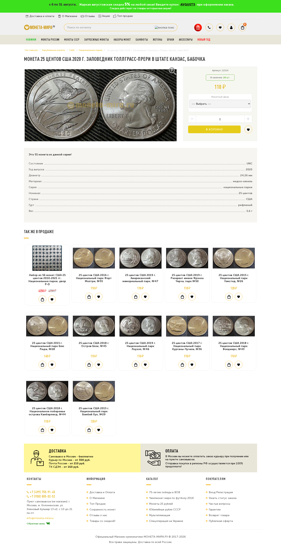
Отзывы (90, 16)
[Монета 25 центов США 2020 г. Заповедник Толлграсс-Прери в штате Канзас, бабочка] (100, 105)
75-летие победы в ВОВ (164, 492)
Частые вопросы (219, 503)
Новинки (31, 39)
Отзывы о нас (98, 515)
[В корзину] (42, 299)
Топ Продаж (97, 503)
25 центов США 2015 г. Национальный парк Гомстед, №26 (234, 278)
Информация (96, 479)
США (72, 50)
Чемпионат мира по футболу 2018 (171, 498)
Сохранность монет (102, 509)
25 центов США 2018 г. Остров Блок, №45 (94, 344)
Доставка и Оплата (102, 492)
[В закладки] (248, 131)
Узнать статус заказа (222, 498)
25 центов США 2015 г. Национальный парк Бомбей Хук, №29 (94, 411)
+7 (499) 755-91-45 (42, 492)
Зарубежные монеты (96, 39)
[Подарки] (198, 27)
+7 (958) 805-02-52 (42, 496)
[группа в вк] (48, 523)
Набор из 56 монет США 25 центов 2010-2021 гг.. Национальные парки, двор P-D (47, 279)
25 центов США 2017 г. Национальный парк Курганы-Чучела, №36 (187, 346)
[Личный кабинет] (231, 27)
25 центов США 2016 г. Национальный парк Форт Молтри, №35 (94, 278)
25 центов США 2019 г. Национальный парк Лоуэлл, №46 (140, 346)
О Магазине (69, 16)
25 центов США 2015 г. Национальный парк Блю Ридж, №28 (47, 346)
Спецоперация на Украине (166, 521)
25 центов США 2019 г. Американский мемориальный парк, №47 (140, 278)
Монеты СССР (72, 39)
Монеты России (50, 39)
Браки (170, 39)
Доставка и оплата (41, 16)
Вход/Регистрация (221, 492)
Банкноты (142, 39)
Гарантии (215, 509)
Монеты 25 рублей (161, 503)
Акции (106, 16)
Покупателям (216, 479)
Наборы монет (122, 39)
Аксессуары (186, 39)
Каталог (152, 479)
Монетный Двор (220, 96)
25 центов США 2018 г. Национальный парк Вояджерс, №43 (233, 346)
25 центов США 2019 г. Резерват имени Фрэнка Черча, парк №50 (187, 278)
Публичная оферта (221, 521)
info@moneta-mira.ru (40, 518)
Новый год (203, 39)
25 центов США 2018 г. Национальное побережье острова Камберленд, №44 (47, 411)
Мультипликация (159, 515)
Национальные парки (90, 50)
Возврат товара (219, 515)
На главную (31, 50)
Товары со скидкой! (102, 521)
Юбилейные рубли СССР (165, 509)
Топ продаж (125, 16)
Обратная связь (36, 523)
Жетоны (157, 39)
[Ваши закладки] (220, 27)
